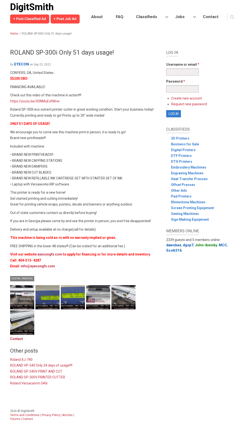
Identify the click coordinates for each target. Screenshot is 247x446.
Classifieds (146, 16)
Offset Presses (183, 185)
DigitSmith (32, 7)
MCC (223, 245)
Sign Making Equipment (190, 219)
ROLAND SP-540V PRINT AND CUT (36, 371)
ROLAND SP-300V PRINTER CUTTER (37, 377)
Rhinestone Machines (188, 202)
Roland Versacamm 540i (29, 383)
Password (175, 81)
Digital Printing (22, 278)
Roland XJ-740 (21, 359)
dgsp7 (188, 245)
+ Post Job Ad (65, 19)
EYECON (21, 64)
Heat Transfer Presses (189, 179)
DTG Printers (181, 161)
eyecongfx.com (49, 254)
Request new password (189, 104)
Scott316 (174, 250)
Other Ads (179, 190)
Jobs (180, 16)
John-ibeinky (206, 245)
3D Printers (180, 138)
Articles (67, 415)
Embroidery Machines (188, 167)
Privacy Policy (51, 415)
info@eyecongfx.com (38, 266)
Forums (15, 419)
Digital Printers (183, 150)
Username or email (182, 64)
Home (14, 33)
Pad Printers (181, 196)
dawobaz (173, 245)
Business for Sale (185, 144)
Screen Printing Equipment (192, 208)
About (97, 16)
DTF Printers (181, 156)
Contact (211, 16)
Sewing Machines (185, 214)
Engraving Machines (187, 173)
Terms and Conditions (25, 415)
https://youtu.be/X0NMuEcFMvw (35, 101)
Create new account (186, 98)
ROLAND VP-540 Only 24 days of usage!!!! (41, 365)
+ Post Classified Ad (29, 19)
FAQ (119, 16)
